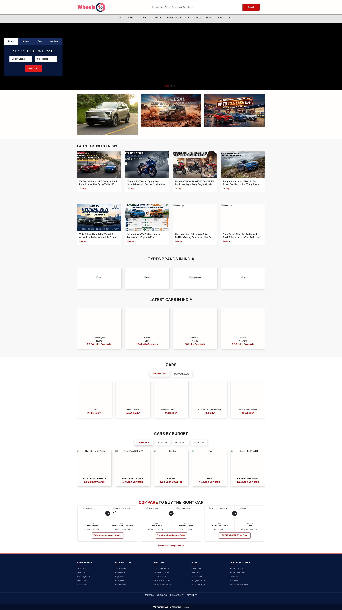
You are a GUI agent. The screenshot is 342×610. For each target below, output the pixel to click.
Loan (143, 18)
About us (149, 595)
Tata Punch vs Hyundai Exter (171, 535)
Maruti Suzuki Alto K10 (132, 478)
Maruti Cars (82, 584)
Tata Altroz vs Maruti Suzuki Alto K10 (108, 535)
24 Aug (82, 241)
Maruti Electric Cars (161, 580)
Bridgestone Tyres (199, 580)
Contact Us (224, 18)
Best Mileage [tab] (160, 374)
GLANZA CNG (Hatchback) (209, 410)
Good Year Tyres (199, 584)
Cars (118, 18)
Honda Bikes (120, 572)
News (208, 18)
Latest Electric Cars (162, 568)
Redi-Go (171, 478)
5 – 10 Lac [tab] (163, 443)
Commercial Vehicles (178, 18)
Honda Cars (82, 580)
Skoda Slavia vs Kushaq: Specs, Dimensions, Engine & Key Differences (143, 236)
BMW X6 (147, 338)
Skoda (195, 341)
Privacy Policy (177, 595)
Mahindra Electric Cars (163, 584)
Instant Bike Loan (237, 572)
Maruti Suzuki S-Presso (94, 478)
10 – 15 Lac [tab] (180, 443)
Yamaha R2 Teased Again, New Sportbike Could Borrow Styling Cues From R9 (146, 183)
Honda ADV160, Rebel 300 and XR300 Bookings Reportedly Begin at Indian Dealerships (194, 183)
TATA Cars (81, 568)
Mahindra (243, 341)
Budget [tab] (26, 41)
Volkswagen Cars (84, 576)
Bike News (234, 580)
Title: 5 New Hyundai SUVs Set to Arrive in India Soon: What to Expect (98, 236)
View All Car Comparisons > (171, 546)
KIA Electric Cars (160, 576)
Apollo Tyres (197, 576)
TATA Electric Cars (161, 572)
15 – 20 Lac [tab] (199, 443)
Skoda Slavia (195, 338)
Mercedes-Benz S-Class (171, 410)
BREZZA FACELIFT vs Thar (234, 535)
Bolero (243, 338)
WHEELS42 (165, 607)
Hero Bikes (119, 580)
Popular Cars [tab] (181, 374)
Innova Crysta (99, 338)
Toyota (99, 341)
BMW (147, 341)
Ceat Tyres (196, 568)
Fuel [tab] (40, 41)
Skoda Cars (82, 572)
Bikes (131, 18)
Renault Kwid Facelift (247, 478)
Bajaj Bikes (119, 576)
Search (251, 7)
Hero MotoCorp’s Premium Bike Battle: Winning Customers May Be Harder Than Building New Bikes (193, 236)
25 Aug (82, 188)
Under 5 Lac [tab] (144, 442)
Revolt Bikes (120, 584)
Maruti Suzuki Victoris (247, 410)
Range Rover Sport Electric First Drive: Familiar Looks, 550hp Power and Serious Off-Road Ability (241, 183)
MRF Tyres (196, 572)
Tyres (198, 18)
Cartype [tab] (54, 41)
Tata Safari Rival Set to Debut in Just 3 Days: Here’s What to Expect (242, 236)
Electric (157, 18)
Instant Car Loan (237, 568)
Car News (234, 576)
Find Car (33, 68)
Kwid (209, 478)
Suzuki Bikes (120, 568)
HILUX (94, 410)
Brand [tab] (11, 41)
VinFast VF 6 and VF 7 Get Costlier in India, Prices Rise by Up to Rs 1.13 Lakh (98, 183)
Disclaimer (192, 595)
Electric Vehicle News (239, 584)
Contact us (162, 595)
